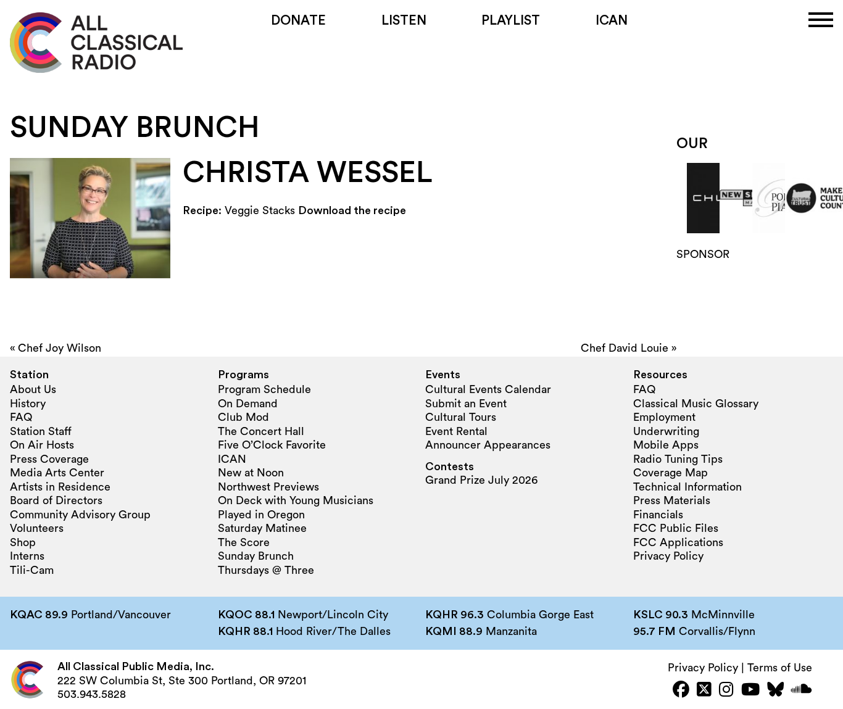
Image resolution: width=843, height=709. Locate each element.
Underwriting (666, 431)
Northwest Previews (268, 486)
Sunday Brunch (256, 556)
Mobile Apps (666, 444)
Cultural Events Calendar (488, 389)
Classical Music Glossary (695, 403)
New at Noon (251, 472)
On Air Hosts (42, 444)
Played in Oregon (261, 514)
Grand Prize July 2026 (481, 480)
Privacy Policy (668, 556)
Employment (664, 417)
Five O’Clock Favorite (272, 444)
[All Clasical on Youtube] (750, 690)
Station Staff (41, 431)
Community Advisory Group (80, 514)
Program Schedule (264, 389)
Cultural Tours (460, 417)
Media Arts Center (57, 472)
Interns (27, 556)
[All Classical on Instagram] (726, 690)
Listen (403, 20)
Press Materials (671, 500)
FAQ (21, 417)
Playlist (510, 20)
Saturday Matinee (262, 528)
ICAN (612, 20)
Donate (298, 20)
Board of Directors (56, 500)
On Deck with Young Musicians (295, 500)
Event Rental (456, 431)
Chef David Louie (624, 348)
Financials (658, 514)
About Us (33, 389)
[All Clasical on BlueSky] (775, 690)
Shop (23, 542)
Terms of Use (779, 667)
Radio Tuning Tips (678, 459)
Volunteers (37, 528)
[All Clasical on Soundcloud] (801, 690)
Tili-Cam (32, 570)
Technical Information (687, 486)
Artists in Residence (60, 486)
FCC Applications (678, 542)
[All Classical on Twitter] (704, 690)
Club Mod (243, 417)
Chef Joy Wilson (59, 348)
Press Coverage (49, 459)
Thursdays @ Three (266, 570)
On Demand (248, 403)
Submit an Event (466, 403)
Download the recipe (352, 210)
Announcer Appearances (487, 444)
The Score (244, 542)
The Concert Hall (261, 431)
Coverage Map (670, 472)
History (28, 403)
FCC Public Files (675, 528)
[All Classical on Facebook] (681, 690)
